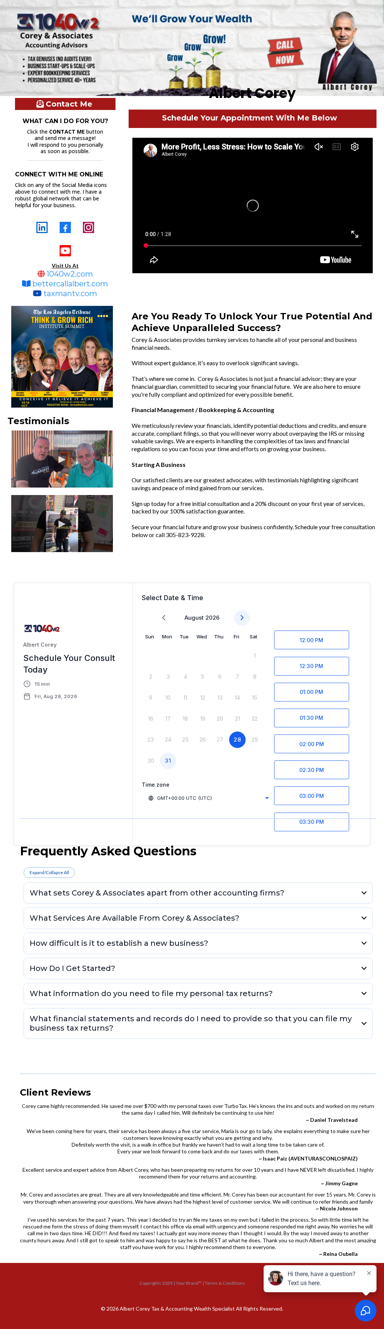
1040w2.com (69, 273)
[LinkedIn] (42, 227)
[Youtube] (65, 250)
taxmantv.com (70, 293)
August (194, 617)
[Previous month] (163, 618)
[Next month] (242, 618)
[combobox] (208, 797)
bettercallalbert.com (70, 283)
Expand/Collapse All (49, 872)
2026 (212, 617)
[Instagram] (88, 227)
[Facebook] (65, 227)
